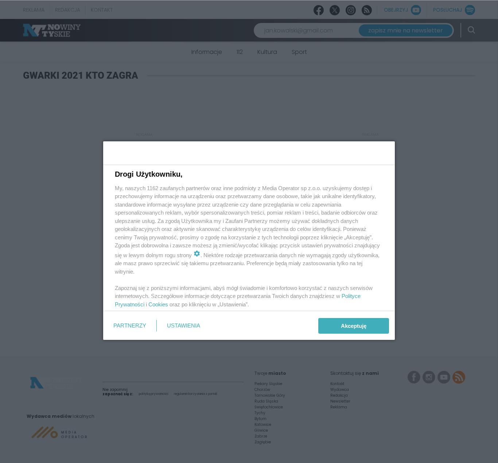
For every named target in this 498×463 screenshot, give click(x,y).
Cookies (158, 304)
